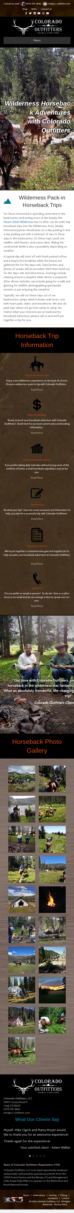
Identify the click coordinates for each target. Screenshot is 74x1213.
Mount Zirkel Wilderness (19, 222)
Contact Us (46, 9)
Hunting (53, 1193)
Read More (37, 389)
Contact (65, 1196)
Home (26, 1193)
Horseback (53, 1196)
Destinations (39, 1193)
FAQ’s (34, 9)
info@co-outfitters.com (59, 3)
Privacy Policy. (61, 1202)
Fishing (63, 1193)
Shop (24, 9)
